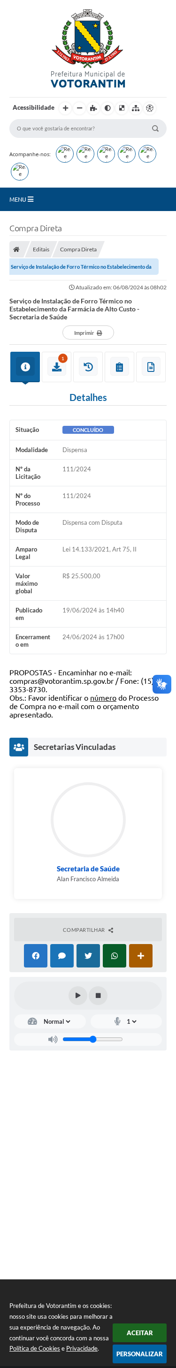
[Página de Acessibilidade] (150, 108)
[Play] (78, 995)
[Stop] (98, 995)
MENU (18, 199)
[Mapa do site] (136, 108)
